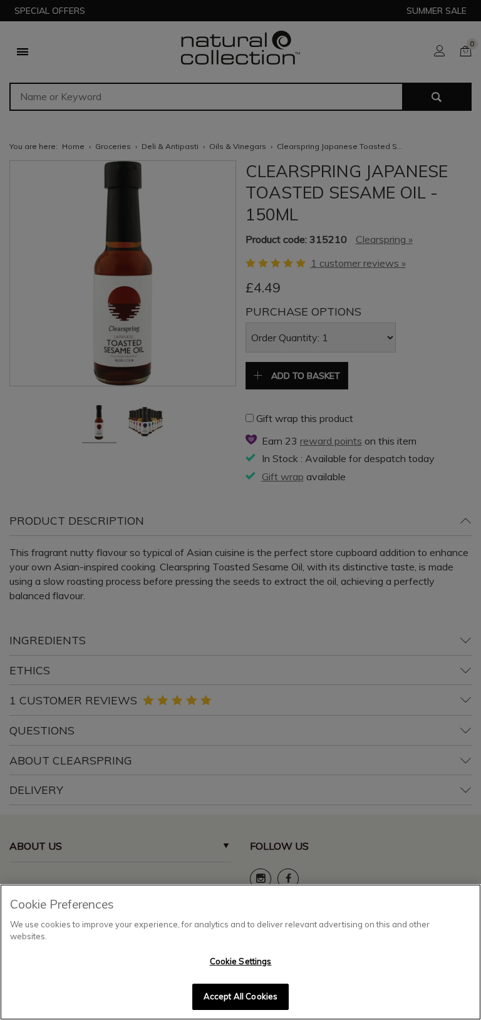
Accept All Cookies (240, 996)
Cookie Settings (241, 961)
